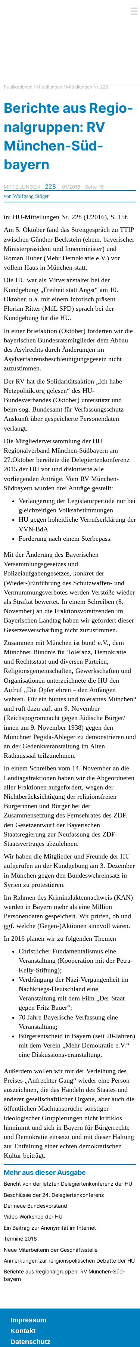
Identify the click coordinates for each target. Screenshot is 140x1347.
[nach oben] (128, 1335)
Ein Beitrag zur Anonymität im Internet (50, 1228)
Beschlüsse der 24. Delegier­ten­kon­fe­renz (54, 1195)
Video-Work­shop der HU (33, 1216)
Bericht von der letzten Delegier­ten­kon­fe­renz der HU (68, 1183)
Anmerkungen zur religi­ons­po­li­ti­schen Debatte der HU (69, 1260)
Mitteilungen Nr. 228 (87, 87)
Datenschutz (30, 1342)
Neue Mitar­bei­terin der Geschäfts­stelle (50, 1250)
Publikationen (18, 87)
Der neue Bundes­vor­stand (35, 1205)
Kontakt (22, 1331)
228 (50, 186)
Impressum (28, 1320)
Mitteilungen (49, 87)
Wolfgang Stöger (31, 196)
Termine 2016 (20, 1238)
